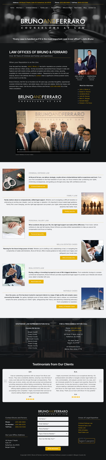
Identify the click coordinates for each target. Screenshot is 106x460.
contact (38, 75)
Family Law (82, 428)
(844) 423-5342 (83, 2)
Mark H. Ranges (84, 98)
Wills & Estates (83, 430)
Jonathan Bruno (84, 94)
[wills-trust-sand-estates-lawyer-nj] (92, 241)
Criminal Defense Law (85, 423)
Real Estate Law (83, 432)
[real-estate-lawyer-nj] (13, 264)
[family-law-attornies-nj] (92, 193)
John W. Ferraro (84, 96)
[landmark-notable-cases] (92, 288)
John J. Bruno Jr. (84, 89)
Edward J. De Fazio (85, 103)
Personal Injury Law (84, 425)
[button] (5, 381)
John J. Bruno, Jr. (33, 66)
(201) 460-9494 (65, 2)
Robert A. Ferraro (85, 92)
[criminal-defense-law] (13, 169)
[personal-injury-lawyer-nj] (13, 217)
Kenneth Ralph (84, 101)
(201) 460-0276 (20, 424)
